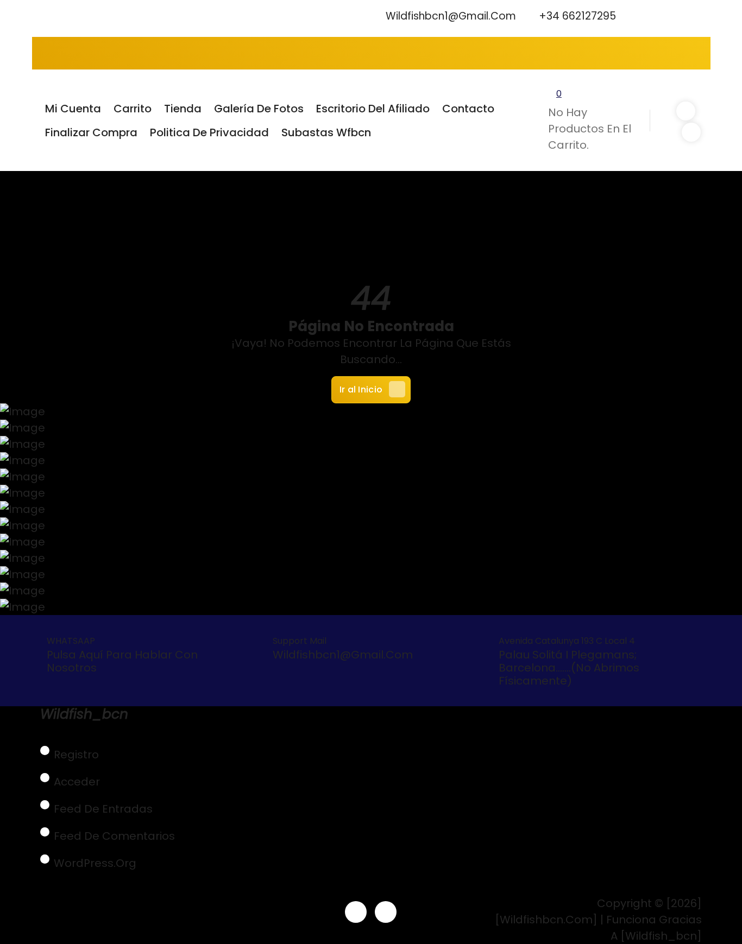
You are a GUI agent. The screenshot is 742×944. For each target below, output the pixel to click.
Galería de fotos (259, 108)
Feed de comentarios (114, 836)
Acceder (77, 781)
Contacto (468, 108)
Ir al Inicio (361, 389)
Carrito (133, 108)
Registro (76, 754)
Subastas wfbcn (326, 132)
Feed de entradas (103, 808)
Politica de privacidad (209, 132)
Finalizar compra (91, 132)
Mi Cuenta (73, 108)
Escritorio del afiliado (373, 108)
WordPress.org (95, 863)
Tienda (183, 108)
